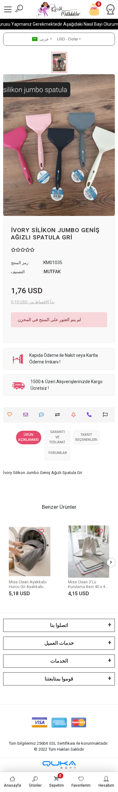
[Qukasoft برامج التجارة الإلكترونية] (59, 765)
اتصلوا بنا (59, 625)
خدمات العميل (59, 643)
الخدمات (59, 661)
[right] (111, 562)
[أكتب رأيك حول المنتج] (42, 415)
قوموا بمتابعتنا (59, 679)
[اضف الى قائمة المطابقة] (59, 415)
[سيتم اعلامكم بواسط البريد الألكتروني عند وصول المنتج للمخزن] (75, 415)
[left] (7, 562)
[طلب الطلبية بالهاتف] (90, 415)
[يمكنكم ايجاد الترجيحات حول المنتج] (106, 415)
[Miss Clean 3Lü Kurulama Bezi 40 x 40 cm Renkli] (55, 551)
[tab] (29, 437)
